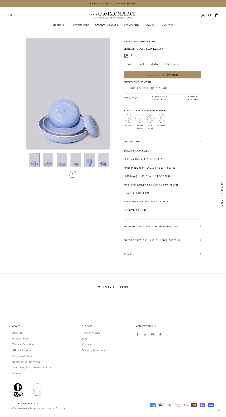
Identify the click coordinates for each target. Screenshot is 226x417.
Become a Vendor (22, 356)
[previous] (64, 174)
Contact (86, 344)
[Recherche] (210, 15)
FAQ (84, 338)
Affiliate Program (22, 350)
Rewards (151, 26)
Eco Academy (131, 26)
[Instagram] (145, 334)
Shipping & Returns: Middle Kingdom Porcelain (152, 240)
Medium (155, 64)
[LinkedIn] (160, 334)
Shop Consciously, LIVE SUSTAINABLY (113, 3)
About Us (167, 26)
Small (141, 64)
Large (128, 64)
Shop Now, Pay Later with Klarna (31, 367)
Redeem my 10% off (222, 194)
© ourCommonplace (25, 403)
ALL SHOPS (58, 26)
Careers (16, 373)
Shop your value (79, 26)
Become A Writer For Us (26, 361)
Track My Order (91, 333)
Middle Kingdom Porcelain (140, 42)
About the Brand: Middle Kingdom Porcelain (151, 226)
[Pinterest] (152, 334)
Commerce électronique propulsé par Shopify (38, 408)
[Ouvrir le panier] (216, 15)
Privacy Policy (20, 338)
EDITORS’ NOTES (133, 142)
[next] (72, 174)
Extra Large (172, 64)
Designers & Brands (106, 26)
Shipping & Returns (93, 350)
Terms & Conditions (23, 344)
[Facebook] (137, 334)
